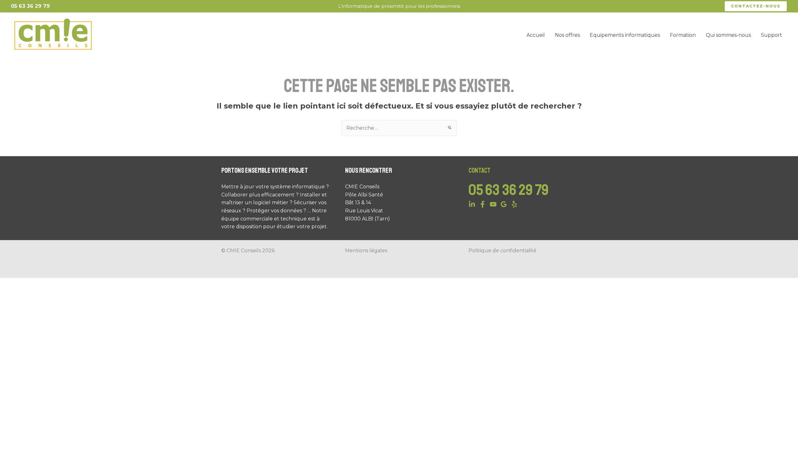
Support (771, 35)
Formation (683, 35)
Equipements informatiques (625, 35)
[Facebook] (482, 204)
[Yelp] (514, 204)
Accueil (535, 35)
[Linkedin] (472, 204)
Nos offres (567, 35)
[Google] (503, 204)
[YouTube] (493, 204)
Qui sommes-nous (728, 35)
